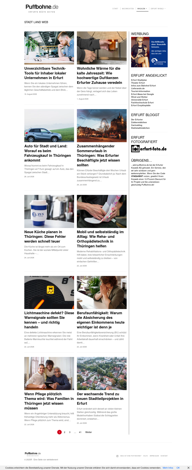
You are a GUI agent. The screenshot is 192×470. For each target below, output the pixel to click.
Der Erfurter (137, 119)
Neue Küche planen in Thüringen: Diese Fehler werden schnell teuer (45, 236)
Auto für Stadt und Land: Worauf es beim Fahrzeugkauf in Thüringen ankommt (47, 153)
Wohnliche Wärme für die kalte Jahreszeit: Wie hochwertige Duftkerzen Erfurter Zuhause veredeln (99, 75)
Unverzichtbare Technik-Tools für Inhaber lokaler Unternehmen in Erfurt (45, 73)
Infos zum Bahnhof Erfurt (143, 85)
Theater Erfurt (138, 82)
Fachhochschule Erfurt (142, 102)
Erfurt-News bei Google (142, 94)
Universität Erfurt (139, 99)
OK (178, 467)
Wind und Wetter (139, 96)
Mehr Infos (168, 467)
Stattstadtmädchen (140, 127)
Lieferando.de (138, 88)
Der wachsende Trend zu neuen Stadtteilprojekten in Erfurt (100, 398)
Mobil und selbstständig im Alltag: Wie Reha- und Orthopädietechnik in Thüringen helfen (100, 238)
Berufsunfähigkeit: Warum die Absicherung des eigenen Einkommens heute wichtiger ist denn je (101, 319)
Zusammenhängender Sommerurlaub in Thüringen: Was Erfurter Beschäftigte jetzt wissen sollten (98, 155)
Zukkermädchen (139, 122)
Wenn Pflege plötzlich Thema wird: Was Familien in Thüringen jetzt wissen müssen (49, 400)
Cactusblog (136, 125)
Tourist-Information (140, 91)
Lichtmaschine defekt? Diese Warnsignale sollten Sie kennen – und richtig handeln (49, 319)
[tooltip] (117, 456)
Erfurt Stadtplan (139, 80)
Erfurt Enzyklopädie (141, 105)
